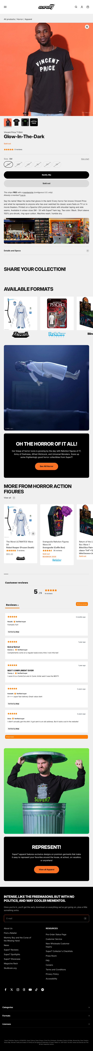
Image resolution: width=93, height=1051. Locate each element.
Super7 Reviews (11, 950)
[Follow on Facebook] (5, 989)
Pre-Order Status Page (56, 934)
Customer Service (54, 939)
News (6, 945)
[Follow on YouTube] (30, 989)
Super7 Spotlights (12, 954)
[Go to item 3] (25, 122)
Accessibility (51, 978)
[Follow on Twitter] (11, 989)
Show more (10, 737)
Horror (20, 19)
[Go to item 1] (8, 122)
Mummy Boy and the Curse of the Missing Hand (17, 939)
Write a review (82, 604)
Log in (22, 195)
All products (10, 19)
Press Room (51, 956)
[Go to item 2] (16, 122)
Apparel (28, 19)
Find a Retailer (10, 933)
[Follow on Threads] (24, 989)
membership (28, 192)
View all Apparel (46, 869)
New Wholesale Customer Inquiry (57, 945)
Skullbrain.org (10, 968)
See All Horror (46, 466)
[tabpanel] (46, 675)
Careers (49, 965)
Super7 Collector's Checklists (59, 951)
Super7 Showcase (12, 959)
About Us (8, 928)
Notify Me (46, 175)
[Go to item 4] (34, 122)
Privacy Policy (52, 974)
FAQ (47, 960)
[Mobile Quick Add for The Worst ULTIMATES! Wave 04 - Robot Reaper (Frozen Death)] (33, 533)
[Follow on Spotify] (42, 989)
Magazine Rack (11, 963)
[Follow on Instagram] (17, 989)
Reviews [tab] (12, 604)
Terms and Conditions (56, 969)
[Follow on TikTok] (36, 989)
